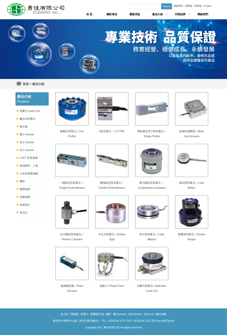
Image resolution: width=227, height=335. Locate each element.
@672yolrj (168, 320)
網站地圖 (161, 314)
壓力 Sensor (27, 134)
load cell (149, 314)
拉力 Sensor (27, 150)
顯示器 (24, 126)
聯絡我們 (203, 14)
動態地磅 (25, 189)
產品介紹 (157, 14)
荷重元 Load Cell (30, 111)
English (208, 5)
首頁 (26, 84)
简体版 (198, 5)
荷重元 (85, 314)
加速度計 (25, 204)
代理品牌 (180, 14)
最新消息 (134, 14)
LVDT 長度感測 (29, 157)
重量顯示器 (97, 314)
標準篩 (75, 314)
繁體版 (188, 5)
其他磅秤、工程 (29, 165)
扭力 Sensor (27, 142)
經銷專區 (178, 5)
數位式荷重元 (28, 118)
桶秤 (22, 181)
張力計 (24, 212)
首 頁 (89, 14)
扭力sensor (135, 314)
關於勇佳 (112, 14)
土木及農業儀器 (29, 173)
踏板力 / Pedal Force (112, 285)
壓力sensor (119, 314)
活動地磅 (25, 197)
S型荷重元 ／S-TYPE (112, 131)
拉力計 (65, 314)
